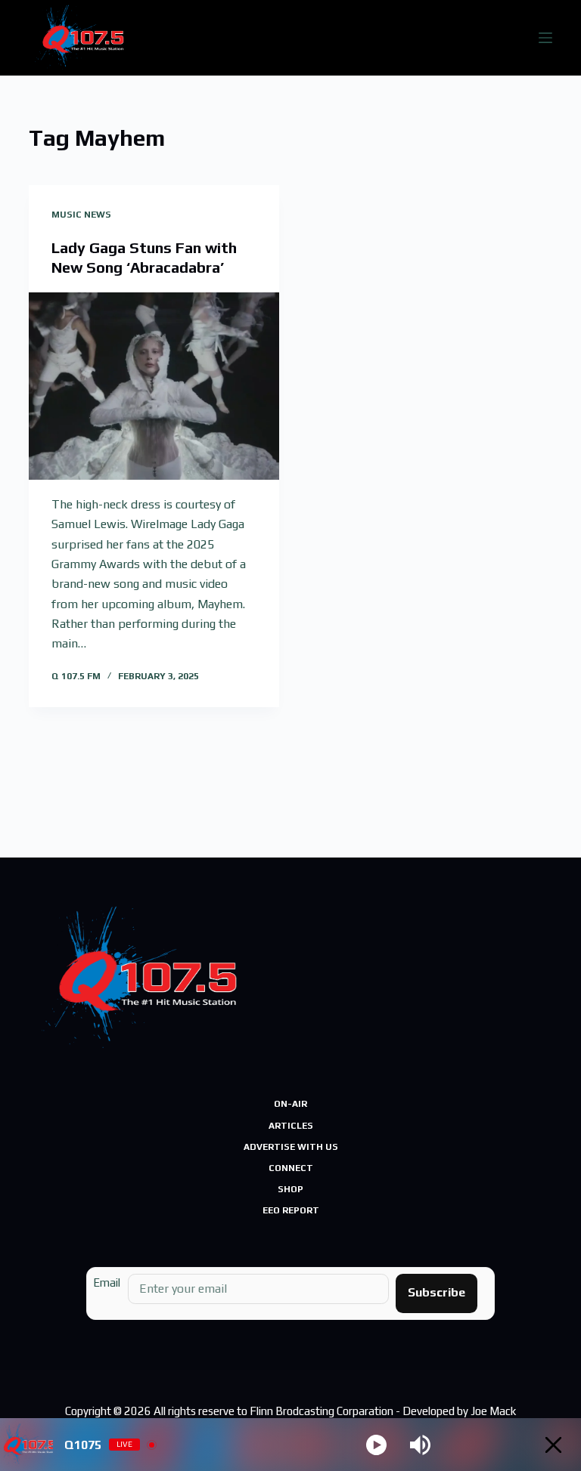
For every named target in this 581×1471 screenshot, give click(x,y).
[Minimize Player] (553, 1444)
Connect (291, 1168)
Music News (81, 214)
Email (106, 1282)
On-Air (290, 1104)
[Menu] (545, 38)
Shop (290, 1189)
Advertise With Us (291, 1147)
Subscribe (436, 1292)
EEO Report (291, 1210)
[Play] (376, 1444)
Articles (291, 1125)
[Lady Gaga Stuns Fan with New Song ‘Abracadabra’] (154, 386)
